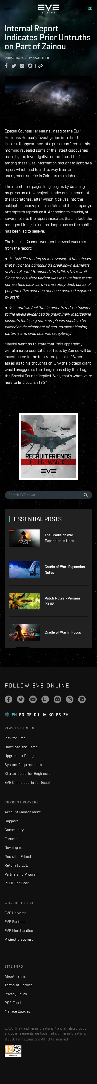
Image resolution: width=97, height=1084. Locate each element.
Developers (14, 848)
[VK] (82, 699)
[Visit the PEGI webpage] (13, 1051)
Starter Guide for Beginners (27, 773)
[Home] (48, 12)
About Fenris (15, 976)
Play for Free (15, 738)
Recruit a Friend (18, 857)
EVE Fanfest (15, 922)
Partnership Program (22, 874)
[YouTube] (33, 699)
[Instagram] (69, 699)
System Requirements (23, 765)
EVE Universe (16, 913)
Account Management (23, 812)
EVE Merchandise (19, 931)
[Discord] (57, 699)
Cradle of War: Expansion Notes (65, 569)
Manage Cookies (17, 1011)
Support (11, 821)
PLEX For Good (17, 883)
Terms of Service (19, 985)
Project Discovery (19, 939)
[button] (90, 8)
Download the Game (21, 747)
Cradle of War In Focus (63, 632)
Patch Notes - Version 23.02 (62, 601)
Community (14, 830)
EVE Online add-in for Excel (27, 782)
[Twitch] (45, 699)
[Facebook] (8, 699)
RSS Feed (13, 1003)
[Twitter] (20, 699)
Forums (11, 839)
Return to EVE (16, 865)
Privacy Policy (16, 994)
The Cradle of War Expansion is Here (59, 538)
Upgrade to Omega (20, 756)
